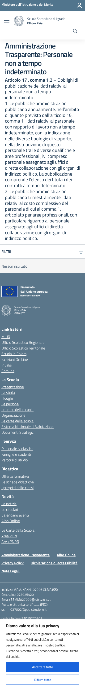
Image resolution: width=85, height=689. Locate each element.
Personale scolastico (17, 448)
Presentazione (12, 387)
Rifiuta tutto (42, 679)
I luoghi (7, 398)
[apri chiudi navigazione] (6, 21)
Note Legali (10, 571)
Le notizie (9, 504)
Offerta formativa (15, 476)
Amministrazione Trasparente (25, 555)
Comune (7, 371)
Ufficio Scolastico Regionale (22, 342)
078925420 (25, 594)
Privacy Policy (12, 563)
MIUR (5, 337)
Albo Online (10, 521)
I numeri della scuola (17, 409)
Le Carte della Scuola (17, 530)
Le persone (10, 404)
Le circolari (9, 509)
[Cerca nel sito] (75, 32)
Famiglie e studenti (16, 454)
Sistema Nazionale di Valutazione (27, 426)
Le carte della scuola (17, 421)
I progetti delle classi (17, 487)
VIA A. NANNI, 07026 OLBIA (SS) (36, 589)
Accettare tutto (42, 666)
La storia (8, 392)
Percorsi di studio (14, 460)
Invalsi (6, 365)
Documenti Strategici (17, 432)
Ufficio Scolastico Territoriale (23, 348)
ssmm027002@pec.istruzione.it (24, 609)
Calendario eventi (15, 515)
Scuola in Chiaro (13, 354)
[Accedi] (79, 5)
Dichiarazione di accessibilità (54, 563)
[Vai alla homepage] (19, 21)
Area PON (9, 536)
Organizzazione (13, 415)
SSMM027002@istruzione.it (31, 599)
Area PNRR (10, 541)
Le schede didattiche (17, 482)
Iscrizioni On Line (14, 359)
